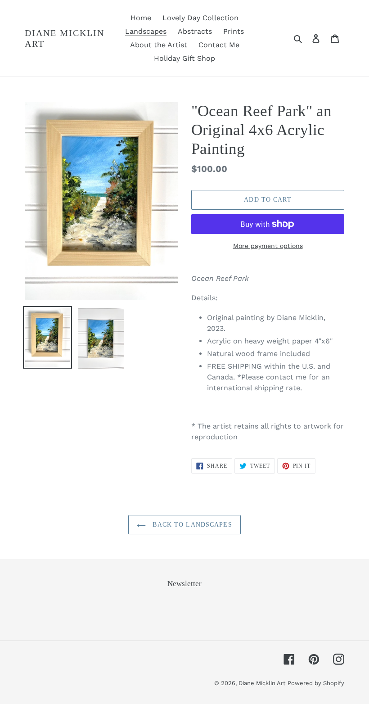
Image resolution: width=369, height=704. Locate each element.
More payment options (268, 245)
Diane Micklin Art (64, 38)
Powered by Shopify (316, 683)
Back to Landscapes (191, 524)
